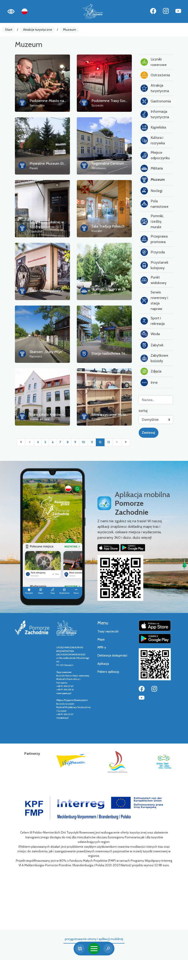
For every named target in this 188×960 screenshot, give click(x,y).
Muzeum (69, 29)
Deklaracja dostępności (112, 655)
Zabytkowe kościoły (159, 358)
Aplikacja (103, 663)
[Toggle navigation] (94, 948)
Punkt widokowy (158, 280)
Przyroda (158, 252)
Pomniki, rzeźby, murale (157, 221)
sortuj (143, 410)
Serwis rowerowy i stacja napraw (159, 300)
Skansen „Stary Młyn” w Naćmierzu (57, 352)
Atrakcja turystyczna (160, 88)
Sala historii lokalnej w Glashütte (55, 222)
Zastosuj (148, 432)
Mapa (101, 639)
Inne (154, 382)
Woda (155, 334)
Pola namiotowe (160, 204)
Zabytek (157, 345)
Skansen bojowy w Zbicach (112, 289)
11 (92, 442)
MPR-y (101, 647)
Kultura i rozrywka (158, 140)
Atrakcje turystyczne (37, 29)
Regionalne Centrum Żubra (112, 163)
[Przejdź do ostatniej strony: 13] (125, 442)
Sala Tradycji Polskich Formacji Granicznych (124, 226)
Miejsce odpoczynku (160, 155)
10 (83, 442)
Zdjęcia (156, 371)
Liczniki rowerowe (159, 62)
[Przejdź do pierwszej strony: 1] (21, 442)
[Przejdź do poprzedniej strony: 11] (29, 442)
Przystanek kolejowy (159, 265)
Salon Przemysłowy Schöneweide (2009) (62, 290)
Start (8, 29)
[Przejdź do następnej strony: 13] (117, 442)
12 (100, 442)
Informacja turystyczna (160, 114)
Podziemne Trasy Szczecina (113, 100)
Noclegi (156, 191)
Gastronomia (161, 101)
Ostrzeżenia (160, 75)
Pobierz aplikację (108, 671)
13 (108, 442)
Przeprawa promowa (159, 239)
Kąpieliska (158, 127)
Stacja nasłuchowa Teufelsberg (115, 353)
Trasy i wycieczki (108, 631)
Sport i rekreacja (158, 321)
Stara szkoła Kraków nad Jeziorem (56, 414)
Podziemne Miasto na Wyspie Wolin (58, 100)
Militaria (157, 168)
